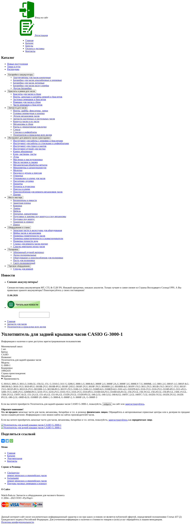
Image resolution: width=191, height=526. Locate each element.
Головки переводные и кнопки (29, 113)
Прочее (17, 194)
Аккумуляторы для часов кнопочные (32, 77)
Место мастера (15, 197)
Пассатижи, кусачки (23, 181)
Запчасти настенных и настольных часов (34, 118)
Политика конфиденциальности (17, 522)
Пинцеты (18, 183)
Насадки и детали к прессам (27, 173)
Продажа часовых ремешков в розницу (27, 483)
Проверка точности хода (25, 241)
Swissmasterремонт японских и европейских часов (27, 479)
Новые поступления (17, 64)
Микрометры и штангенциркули (29, 167)
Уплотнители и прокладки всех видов (32, 135)
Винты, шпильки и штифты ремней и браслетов (37, 96)
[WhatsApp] (11, 441)
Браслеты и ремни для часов (21, 91)
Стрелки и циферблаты (25, 132)
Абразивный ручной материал (28, 252)
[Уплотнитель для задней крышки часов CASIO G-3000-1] (31, 425)
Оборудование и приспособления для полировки (38, 257)
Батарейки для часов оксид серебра (31, 85)
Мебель (17, 211)
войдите (107, 404)
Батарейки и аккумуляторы (20, 75)
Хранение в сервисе (23, 222)
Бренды (29, 46)
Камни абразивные (23, 151)
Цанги (16, 224)
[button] (54, 313)
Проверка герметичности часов (29, 235)
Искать (10, 313)
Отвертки (18, 175)
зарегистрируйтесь (134, 404)
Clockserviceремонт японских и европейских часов (27, 474)
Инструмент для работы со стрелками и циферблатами (41, 143)
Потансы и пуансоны (24, 186)
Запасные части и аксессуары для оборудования (37, 230)
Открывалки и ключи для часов (29, 178)
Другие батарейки (22, 88)
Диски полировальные (24, 255)
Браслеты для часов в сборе (27, 94)
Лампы (16, 208)
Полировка (13, 249)
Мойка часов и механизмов (27, 233)
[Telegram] (7, 441)
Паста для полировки (24, 260)
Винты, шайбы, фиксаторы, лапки (30, 110)
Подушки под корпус (24, 219)
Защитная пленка (22, 203)
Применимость (11, 378)
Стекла (16, 129)
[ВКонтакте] (3, 441)
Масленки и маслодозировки (28, 159)
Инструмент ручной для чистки (29, 148)
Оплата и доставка (34, 48)
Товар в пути (13, 66)
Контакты (30, 51)
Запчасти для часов (17, 108)
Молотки (17, 170)
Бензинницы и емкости (25, 200)
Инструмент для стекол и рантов (29, 146)
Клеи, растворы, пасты (24, 154)
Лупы (16, 157)
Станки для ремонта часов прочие (30, 244)
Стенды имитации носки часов (29, 246)
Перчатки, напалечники (25, 213)
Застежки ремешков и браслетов (29, 99)
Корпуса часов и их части (26, 121)
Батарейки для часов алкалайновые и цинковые (37, 80)
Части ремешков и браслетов (27, 105)
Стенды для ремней (23, 269)
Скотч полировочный (24, 263)
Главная (11, 321)
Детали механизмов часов (26, 116)
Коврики (17, 205)
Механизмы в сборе (23, 124)
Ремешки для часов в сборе (27, 102)
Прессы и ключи (21, 189)
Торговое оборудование (19, 266)
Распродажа (13, 69)
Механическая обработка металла (30, 165)
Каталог (29, 43)
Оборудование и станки (19, 227)
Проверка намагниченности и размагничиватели (38, 238)
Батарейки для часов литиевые (28, 83)
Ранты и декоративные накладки (30, 127)
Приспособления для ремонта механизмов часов (38, 192)
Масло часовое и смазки (25, 162)
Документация (14, 458)
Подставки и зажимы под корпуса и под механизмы (39, 216)
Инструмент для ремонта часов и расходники (29, 138)
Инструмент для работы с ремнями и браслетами (38, 140)
